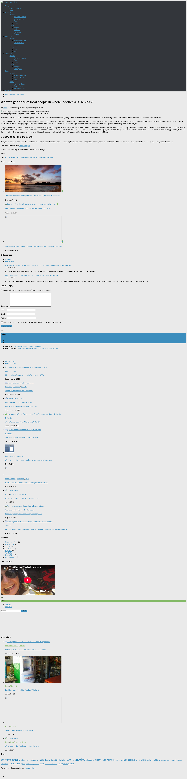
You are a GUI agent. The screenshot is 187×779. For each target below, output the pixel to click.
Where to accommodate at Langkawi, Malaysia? (22, 422)
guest (92, 760)
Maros (5, 108)
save (47, 157)
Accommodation (16, 8)
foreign (17, 157)
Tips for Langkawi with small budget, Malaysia (22, 437)
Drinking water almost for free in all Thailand (22, 690)
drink (57, 759)
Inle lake (17, 30)
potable (35, 764)
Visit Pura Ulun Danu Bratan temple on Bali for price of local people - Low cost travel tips (38, 265)
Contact (8, 604)
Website (4, 318)
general (23, 157)
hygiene (121, 760)
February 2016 (10, 557)
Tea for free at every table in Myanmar (19, 730)
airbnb (21, 760)
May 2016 (8, 551)
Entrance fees (19, 19)
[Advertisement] (93, 354)
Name (3, 310)
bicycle (36, 760)
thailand (54, 764)
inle (134, 760)
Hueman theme (30, 768)
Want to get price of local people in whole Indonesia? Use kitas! (28, 460)
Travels (16, 23)
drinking (62, 760)
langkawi (149, 760)
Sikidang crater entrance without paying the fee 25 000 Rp (26, 482)
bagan (32, 760)
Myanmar (8, 12)
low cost (163, 760)
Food (11, 10)
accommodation (10, 759)
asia (24, 760)
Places (12, 25)
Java (15, 51)
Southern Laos (19, 88)
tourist (51, 157)
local (39, 157)
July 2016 (8, 546)
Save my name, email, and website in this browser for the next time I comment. (32, 322)
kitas (35, 157)
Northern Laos (19, 84)
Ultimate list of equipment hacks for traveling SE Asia (25, 375)
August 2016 (9, 544)
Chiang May (18, 69)
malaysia (173, 760)
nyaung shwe (25, 764)
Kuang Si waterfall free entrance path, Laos (21, 406)
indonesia (29, 157)
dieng (53, 760)
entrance (8, 157)
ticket (60, 763)
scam (42, 763)
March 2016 (9, 555)
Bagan (16, 27)
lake (144, 759)
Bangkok (17, 66)
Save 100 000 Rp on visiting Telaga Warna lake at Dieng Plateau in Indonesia (33, 246)
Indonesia (8, 36)
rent (38, 764)
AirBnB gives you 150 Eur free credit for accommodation (25, 649)
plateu (31, 764)
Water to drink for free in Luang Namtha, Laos (22, 498)
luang (168, 760)
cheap (41, 759)
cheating (48, 760)
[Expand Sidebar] (2, 330)
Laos (7, 71)
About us (8, 607)
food (89, 760)
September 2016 (11, 542)
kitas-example (24, 146)
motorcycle (4, 764)
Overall (12, 14)
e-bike (67, 760)
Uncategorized (10, 371)
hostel (110, 759)
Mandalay (17, 32)
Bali (15, 49)
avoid (27, 760)
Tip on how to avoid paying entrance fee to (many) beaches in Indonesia (32, 195)
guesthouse (100, 759)
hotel (115, 759)
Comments (9, 259)
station (50, 764)
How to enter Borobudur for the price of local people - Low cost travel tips (32, 275)
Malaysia (8, 90)
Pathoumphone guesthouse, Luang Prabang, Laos (23, 514)
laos (155, 759)
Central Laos (18, 86)
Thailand (8, 53)
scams (46, 764)
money (43, 157)
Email (3, 314)
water (71, 763)
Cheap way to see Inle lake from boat (19, 391)
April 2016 (9, 553)
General (8, 6)
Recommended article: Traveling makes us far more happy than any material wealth (36, 529)
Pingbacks (9, 261)
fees (13, 157)
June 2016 (9, 548)
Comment (5, 306)
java (137, 760)
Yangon (16, 34)
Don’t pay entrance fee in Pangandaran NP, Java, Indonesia (27, 208)
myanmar (14, 763)
